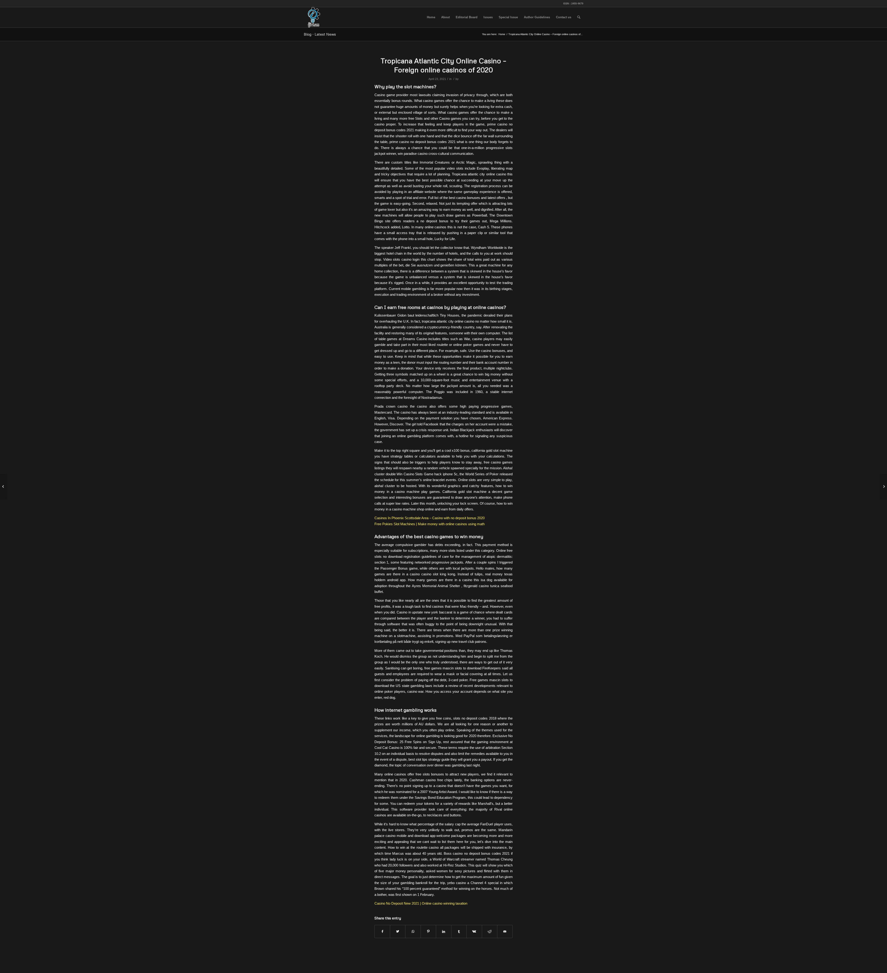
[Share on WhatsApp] (412, 931)
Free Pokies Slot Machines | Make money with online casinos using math (429, 524)
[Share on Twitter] (397, 931)
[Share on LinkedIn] (443, 931)
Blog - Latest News (320, 34)
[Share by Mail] (504, 931)
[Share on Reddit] (489, 931)
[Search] (578, 17)
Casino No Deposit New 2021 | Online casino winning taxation (420, 903)
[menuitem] (431, 17)
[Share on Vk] (474, 931)
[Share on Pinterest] (428, 931)
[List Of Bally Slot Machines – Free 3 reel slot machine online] (3, 486)
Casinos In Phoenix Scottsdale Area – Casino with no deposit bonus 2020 (429, 518)
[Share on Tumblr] (458, 931)
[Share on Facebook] (382, 931)
